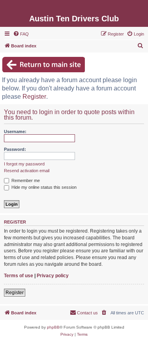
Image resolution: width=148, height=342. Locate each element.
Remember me (25, 180)
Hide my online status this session (43, 187)
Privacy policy (53, 275)
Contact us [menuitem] (87, 312)
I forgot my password (24, 164)
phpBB (53, 327)
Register (34, 96)
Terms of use (18, 275)
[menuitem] (21, 34)
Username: (15, 131)
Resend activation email (26, 170)
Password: (15, 149)
